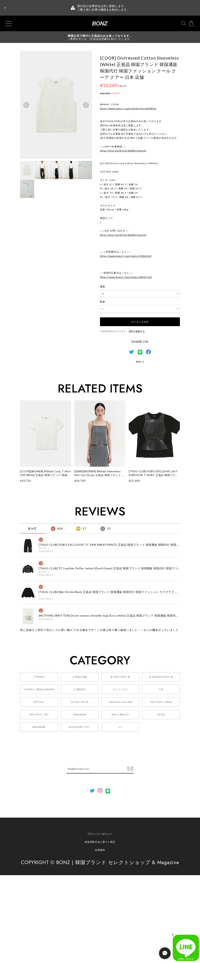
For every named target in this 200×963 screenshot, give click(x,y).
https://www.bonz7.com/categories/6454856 (128, 108)
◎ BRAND (39, 677)
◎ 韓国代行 (79, 689)
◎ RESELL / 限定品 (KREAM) (38, 689)
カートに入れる (140, 321)
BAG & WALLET (120, 714)
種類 (102, 286)
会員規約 (100, 849)
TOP (161, 689)
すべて (32, 528)
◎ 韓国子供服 (79, 677)
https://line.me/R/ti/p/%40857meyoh (123, 150)
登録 (130, 769)
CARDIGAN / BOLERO (120, 702)
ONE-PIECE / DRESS (161, 702)
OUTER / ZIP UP (79, 702)
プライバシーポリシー (100, 833)
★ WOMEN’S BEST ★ (161, 677)
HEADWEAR (79, 714)
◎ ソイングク (120, 689)
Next (86, 105)
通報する (140, 361)
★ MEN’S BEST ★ (120, 677)
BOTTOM (39, 702)
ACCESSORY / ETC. (79, 727)
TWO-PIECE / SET (39, 714)
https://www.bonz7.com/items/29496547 (126, 256)
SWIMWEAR (39, 727)
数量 (102, 301)
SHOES (161, 714)
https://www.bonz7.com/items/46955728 (126, 277)
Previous (26, 105)
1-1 (120, 727)
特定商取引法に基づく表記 (100, 841)
